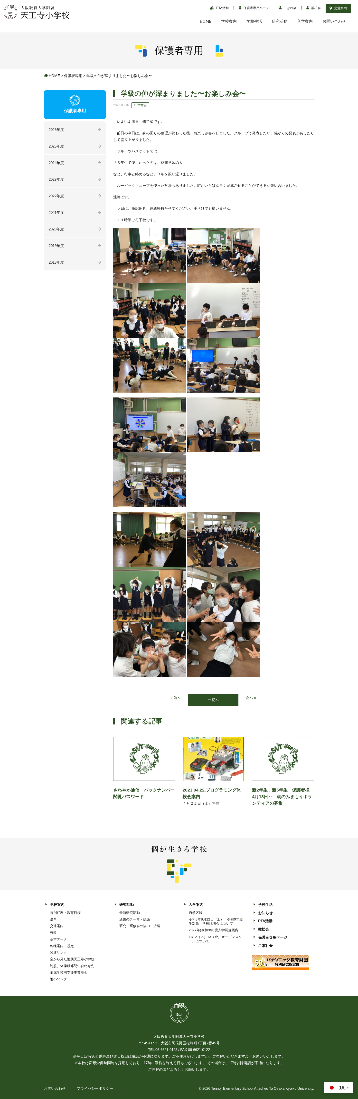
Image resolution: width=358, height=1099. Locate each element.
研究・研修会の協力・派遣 (139, 926)
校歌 (53, 932)
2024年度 (56, 163)
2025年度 (56, 146)
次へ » (251, 698)
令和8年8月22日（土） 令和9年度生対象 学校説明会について (216, 921)
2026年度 (56, 130)
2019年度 (56, 246)
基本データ (58, 939)
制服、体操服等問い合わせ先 (72, 966)
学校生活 (254, 21)
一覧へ (213, 700)
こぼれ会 (289, 8)
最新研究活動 (129, 913)
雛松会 (315, 8)
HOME (205, 21)
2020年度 (56, 229)
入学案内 (305, 21)
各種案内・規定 (62, 946)
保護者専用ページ (256, 8)
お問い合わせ (334, 21)
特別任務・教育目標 (65, 913)
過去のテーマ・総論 (134, 919)
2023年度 (56, 179)
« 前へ (175, 698)
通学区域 (195, 913)
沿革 (53, 919)
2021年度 (56, 212)
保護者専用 (73, 76)
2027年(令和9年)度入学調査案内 (213, 930)
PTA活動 (222, 8)
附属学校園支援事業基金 (68, 972)
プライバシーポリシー (95, 1088)
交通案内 (340, 8)
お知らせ (265, 913)
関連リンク (58, 952)
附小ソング (58, 979)
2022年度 (56, 196)
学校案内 (229, 21)
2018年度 (56, 262)
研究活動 (279, 21)
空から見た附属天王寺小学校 (72, 959)
